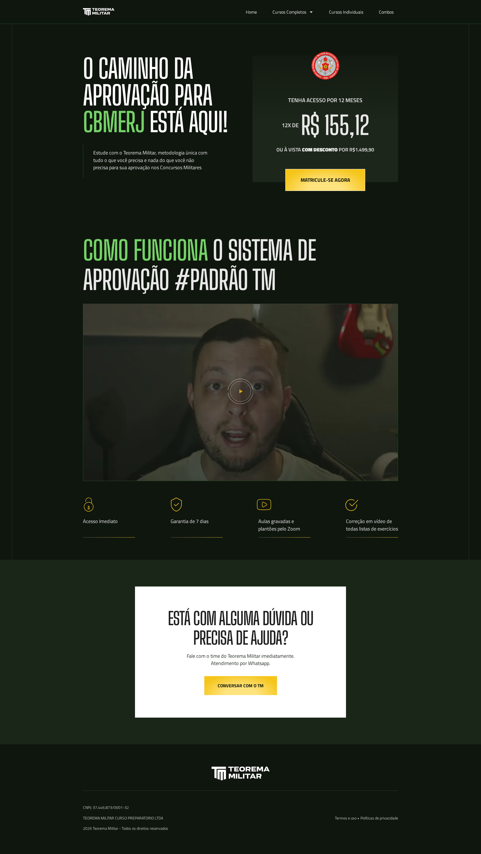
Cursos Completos (289, 12)
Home (251, 12)
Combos (386, 12)
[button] (240, 392)
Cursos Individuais (346, 12)
